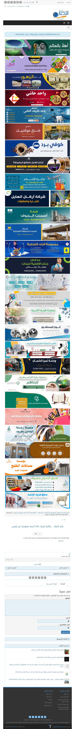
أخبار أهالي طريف (64, 697)
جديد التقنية (49, 697)
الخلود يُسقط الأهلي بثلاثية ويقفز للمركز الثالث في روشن (47, 650)
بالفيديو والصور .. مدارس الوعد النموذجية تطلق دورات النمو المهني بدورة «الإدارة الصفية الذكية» (36, 679)
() (7, 560)
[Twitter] (8, 2)
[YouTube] (17, 2)
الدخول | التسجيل (28, 2)
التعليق (67, 598)
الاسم (67, 618)
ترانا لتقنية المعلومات (58, 727)
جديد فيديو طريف (48, 705)
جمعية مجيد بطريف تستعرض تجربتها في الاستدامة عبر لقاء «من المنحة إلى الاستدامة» (39, 672)
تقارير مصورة (49, 694)
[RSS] (5, 2)
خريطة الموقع (60, 2)
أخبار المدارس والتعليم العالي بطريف (63, 701)
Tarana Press (14, 727)
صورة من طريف (48, 703)
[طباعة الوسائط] (35, 534)
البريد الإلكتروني (64, 625)
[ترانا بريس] (50, 727)
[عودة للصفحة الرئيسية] (60, 15)
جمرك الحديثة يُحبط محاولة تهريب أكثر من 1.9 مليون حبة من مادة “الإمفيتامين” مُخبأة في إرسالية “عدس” (36, 665)
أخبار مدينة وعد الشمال (63, 704)
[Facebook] (11, 2)
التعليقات (62, 584)
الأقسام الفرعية (48, 691)
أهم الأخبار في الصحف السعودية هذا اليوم (57, 513)
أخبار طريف (66, 694)
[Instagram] (20, 2)
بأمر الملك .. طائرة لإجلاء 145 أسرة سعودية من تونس (28, 513)
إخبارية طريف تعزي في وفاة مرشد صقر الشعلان (50, 657)
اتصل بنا (68, 2)
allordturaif (60, 541)
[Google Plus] (14, 2)
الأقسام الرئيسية (64, 691)
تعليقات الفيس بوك (51, 584)
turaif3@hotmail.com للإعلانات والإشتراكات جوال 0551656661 (37, 34)
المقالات (50, 700)
